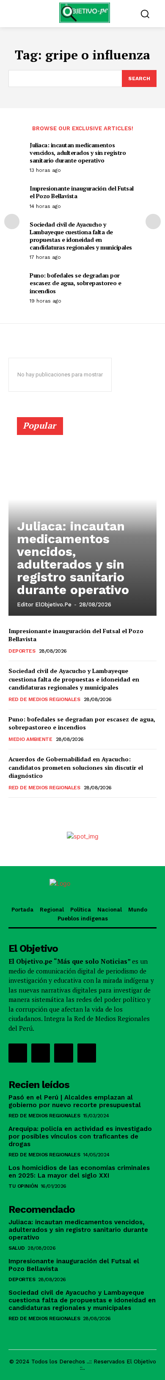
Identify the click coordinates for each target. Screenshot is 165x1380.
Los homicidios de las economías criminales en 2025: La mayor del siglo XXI (79, 1171)
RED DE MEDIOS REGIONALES (44, 699)
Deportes (21, 651)
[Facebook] (17, 1052)
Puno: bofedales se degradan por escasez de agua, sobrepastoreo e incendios (75, 283)
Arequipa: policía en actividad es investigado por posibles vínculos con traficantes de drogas (80, 1136)
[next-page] (153, 221)
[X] (63, 1052)
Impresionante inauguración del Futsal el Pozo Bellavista (82, 192)
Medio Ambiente (30, 739)
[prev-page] (11, 221)
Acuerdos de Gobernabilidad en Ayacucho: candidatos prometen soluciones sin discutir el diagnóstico (75, 767)
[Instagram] (40, 1052)
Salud (16, 1248)
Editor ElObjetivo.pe (44, 604)
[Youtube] (86, 1052)
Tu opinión (23, 1186)
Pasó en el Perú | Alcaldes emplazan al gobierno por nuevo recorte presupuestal (74, 1101)
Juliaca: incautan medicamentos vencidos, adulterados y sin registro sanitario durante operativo (78, 152)
